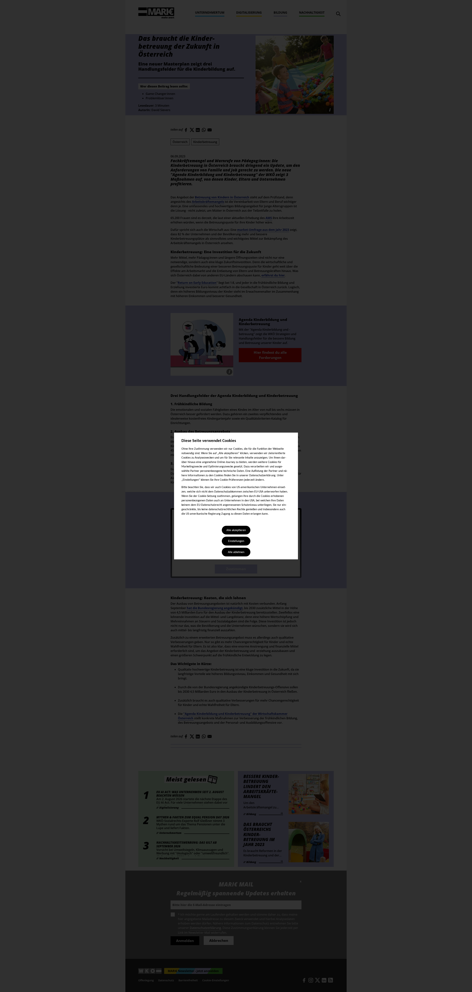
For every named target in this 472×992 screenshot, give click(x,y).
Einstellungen (236, 541)
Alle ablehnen (236, 552)
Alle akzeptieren (236, 530)
